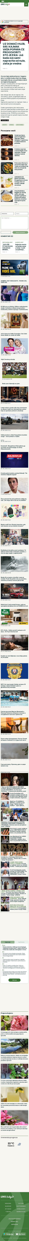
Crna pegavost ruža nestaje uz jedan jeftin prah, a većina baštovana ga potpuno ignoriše (14, 1033)
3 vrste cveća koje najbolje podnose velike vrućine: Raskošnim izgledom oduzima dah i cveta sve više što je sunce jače (14, 1082)
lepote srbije (19, 124)
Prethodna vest (7, 242)
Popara (11, 124)
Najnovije (8, 1206)
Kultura (21, 1203)
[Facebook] (15, 1197)
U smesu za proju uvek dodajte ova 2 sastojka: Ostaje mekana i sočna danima (21, 152)
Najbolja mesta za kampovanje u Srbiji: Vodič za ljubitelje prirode (20, 247)
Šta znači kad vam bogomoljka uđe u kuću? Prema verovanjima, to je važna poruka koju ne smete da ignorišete (14, 1128)
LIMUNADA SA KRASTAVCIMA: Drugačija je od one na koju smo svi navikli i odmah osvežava (21, 181)
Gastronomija (21, 1206)
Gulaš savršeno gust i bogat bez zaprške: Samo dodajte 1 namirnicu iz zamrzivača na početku (21, 139)
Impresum (14, 1224)
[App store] (20, 1234)
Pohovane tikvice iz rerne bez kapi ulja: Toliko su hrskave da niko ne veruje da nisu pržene (21, 166)
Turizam (8, 1211)
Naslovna (8, 1203)
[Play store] (8, 1234)
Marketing (14, 1221)
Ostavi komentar (20, 232)
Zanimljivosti (21, 1208)
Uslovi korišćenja (14, 1218)
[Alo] (2, 1)
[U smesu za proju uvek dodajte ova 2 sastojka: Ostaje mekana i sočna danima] (7, 154)
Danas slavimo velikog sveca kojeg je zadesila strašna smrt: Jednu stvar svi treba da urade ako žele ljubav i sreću (15, 948)
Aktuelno (8, 1208)
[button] (1, 73)
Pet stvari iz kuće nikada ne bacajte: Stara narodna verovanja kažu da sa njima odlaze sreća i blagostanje (14, 955)
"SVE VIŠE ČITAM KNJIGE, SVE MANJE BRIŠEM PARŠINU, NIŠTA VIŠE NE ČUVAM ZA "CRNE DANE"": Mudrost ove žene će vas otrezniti (7, 247)
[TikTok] (18, 1197)
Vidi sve (14, 980)
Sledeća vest (19, 242)
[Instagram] (22, 1197)
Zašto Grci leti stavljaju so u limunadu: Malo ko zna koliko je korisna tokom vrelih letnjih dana (14, 1105)
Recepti (5, 124)
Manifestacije (21, 1211)
